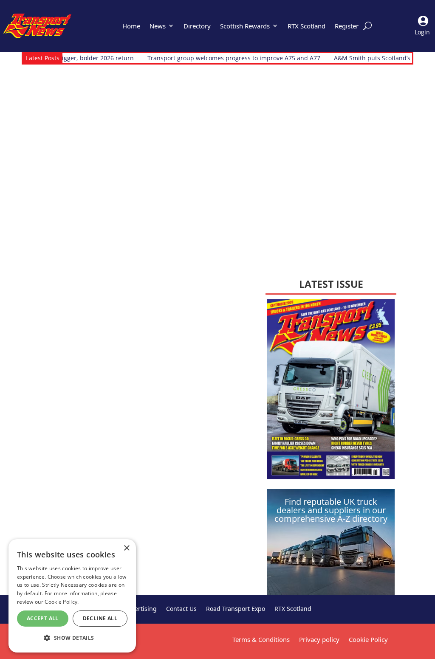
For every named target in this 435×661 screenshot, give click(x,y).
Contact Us (181, 609)
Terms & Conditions (261, 640)
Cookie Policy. (62, 601)
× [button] (126, 548)
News (158, 26)
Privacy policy (319, 640)
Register (347, 26)
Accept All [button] (43, 618)
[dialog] (72, 596)
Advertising (140, 609)
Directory (197, 26)
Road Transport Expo (235, 609)
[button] (72, 638)
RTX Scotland (306, 26)
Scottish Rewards (245, 26)
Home (131, 26)
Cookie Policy (368, 640)
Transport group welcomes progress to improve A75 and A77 (215, 58)
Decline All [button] (100, 618)
